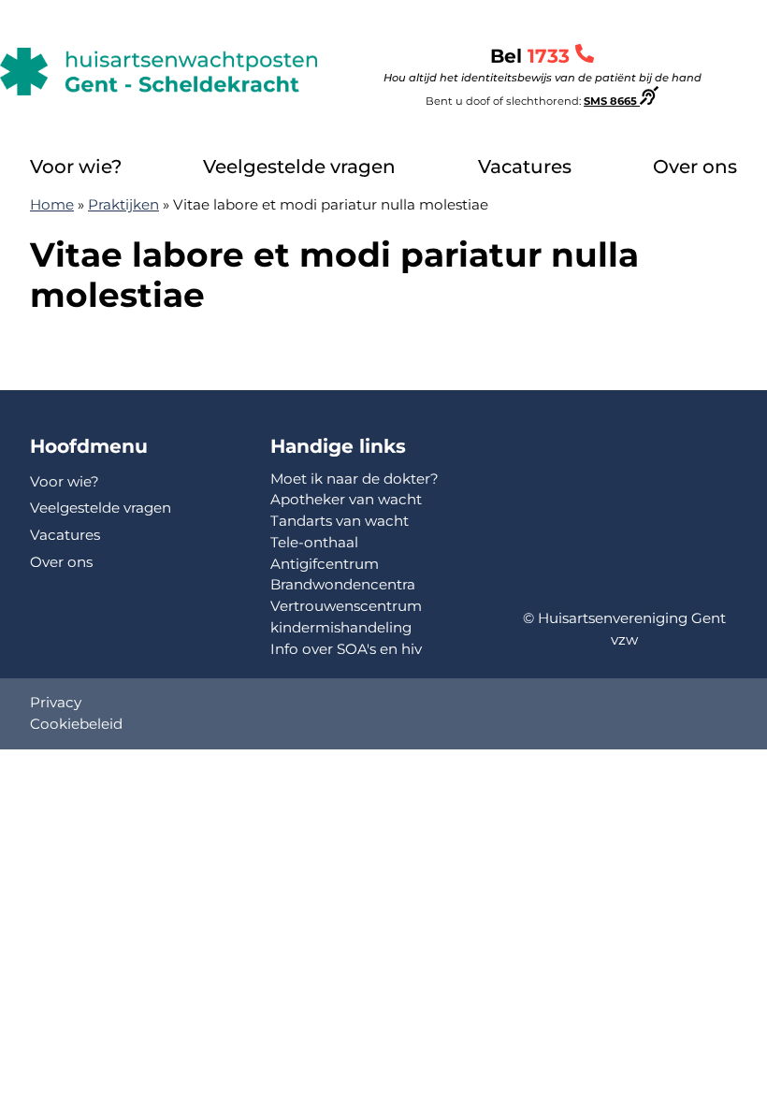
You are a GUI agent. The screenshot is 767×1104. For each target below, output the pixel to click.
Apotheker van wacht (346, 499)
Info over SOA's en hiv (346, 649)
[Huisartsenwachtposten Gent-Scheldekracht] (158, 71)
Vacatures (525, 166)
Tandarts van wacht (339, 521)
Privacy (55, 702)
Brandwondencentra (342, 584)
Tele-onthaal (314, 542)
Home (52, 204)
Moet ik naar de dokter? (354, 478)
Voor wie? (76, 166)
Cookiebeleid (76, 724)
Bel (543, 64)
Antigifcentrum (324, 564)
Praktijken (123, 204)
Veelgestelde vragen (299, 166)
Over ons (695, 166)
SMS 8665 (612, 101)
